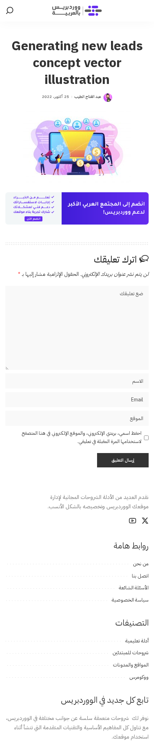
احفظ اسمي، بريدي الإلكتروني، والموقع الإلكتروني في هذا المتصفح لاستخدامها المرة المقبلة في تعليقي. (81, 437)
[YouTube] (132, 520)
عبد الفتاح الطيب (87, 97)
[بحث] (9, 11)
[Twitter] (145, 520)
